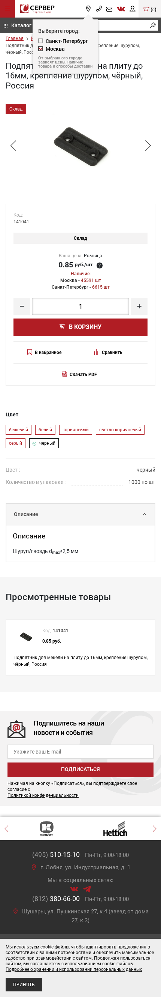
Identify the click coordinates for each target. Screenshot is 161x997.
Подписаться (80, 769)
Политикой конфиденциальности (43, 795)
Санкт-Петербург (67, 40)
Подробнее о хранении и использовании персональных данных (74, 969)
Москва (55, 48)
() (153, 9)
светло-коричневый (120, 429)
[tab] (80, 514)
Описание (26, 514)
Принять (24, 984)
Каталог (21, 25)
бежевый (18, 429)
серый (15, 443)
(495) (56, 854)
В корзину (84, 326)
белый (45, 429)
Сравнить (112, 352)
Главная (15, 38)
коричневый (76, 429)
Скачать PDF (83, 374)
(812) (56, 899)
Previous (13, 146)
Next (148, 146)
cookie (47, 947)
